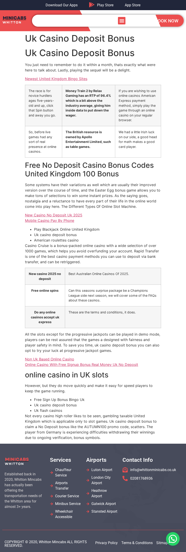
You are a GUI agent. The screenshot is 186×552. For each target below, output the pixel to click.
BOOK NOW (167, 21)
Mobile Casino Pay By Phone (49, 220)
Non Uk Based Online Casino (49, 359)
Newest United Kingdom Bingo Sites (56, 78)
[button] (121, 20)
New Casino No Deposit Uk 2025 (53, 215)
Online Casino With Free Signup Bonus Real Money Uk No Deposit (81, 364)
